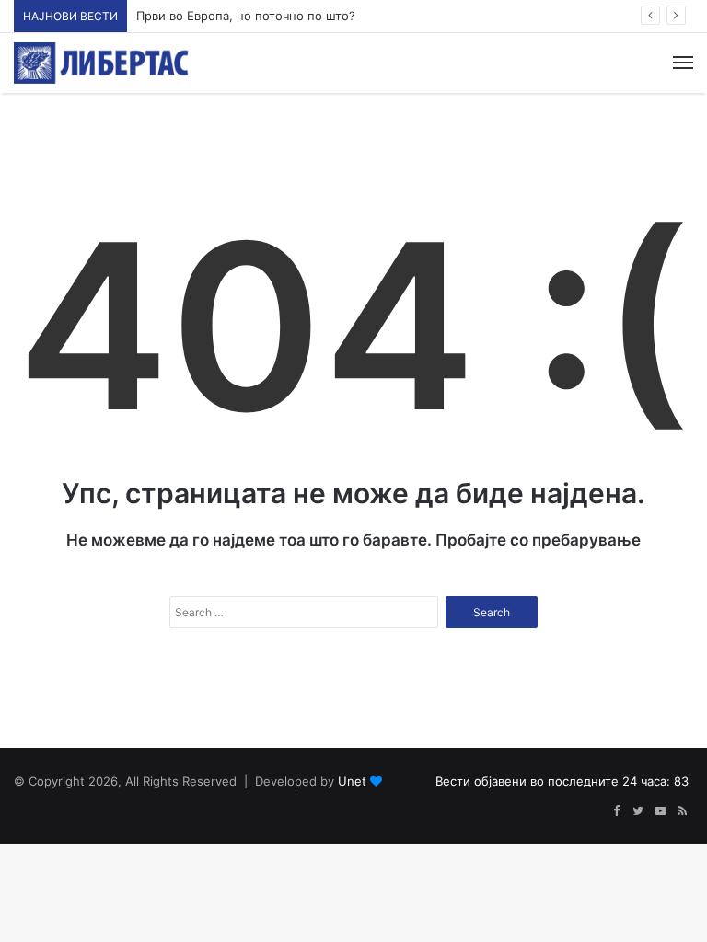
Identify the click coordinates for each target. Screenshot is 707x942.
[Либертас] (101, 63)
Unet (352, 781)
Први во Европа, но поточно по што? (245, 15)
